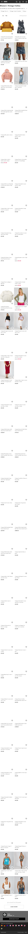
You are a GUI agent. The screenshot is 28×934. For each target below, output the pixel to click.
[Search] (16, 1)
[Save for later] (12, 33)
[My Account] (19, 1)
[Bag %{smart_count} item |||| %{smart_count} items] (26, 1)
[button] (1, 925)
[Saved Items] (23, 1)
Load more (14, 906)
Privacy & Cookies (21, 932)
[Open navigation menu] (2, 1)
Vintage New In (4, 11)
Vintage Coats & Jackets (15, 11)
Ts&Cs (26, 932)
